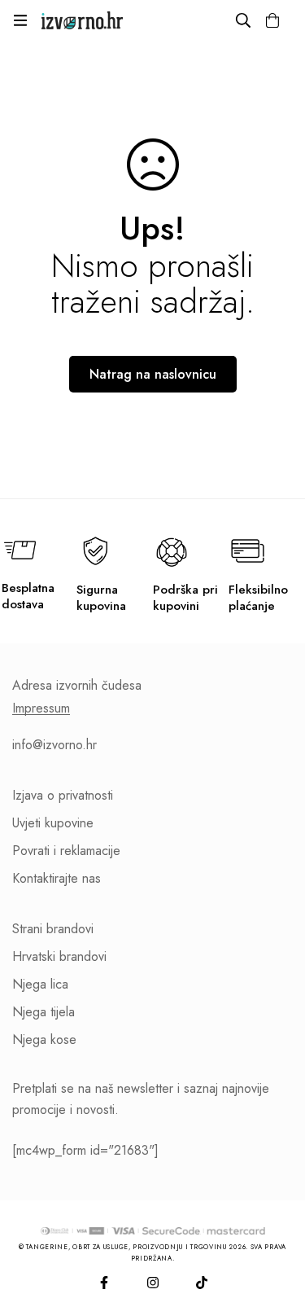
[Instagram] (152, 1282)
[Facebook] (104, 1282)
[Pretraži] (243, 20)
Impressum (41, 708)
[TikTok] (201, 1282)
